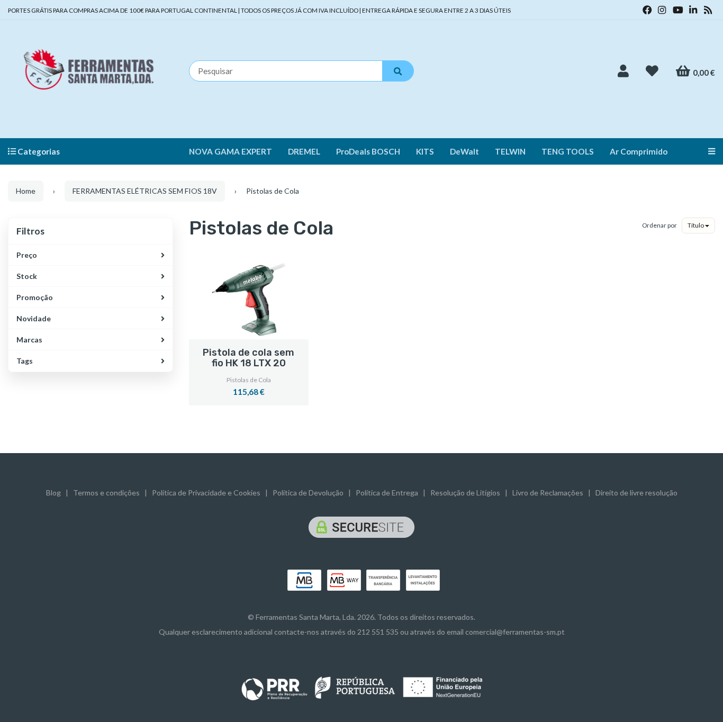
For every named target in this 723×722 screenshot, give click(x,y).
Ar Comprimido (638, 151)
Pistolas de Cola (261, 227)
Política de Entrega (387, 492)
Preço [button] (26, 254)
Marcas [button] (29, 339)
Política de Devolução (308, 492)
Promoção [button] (34, 297)
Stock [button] (26, 276)
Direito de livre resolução (636, 492)
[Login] (623, 71)
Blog (53, 492)
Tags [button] (24, 360)
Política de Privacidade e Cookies (206, 492)
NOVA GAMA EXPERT (230, 151)
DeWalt (464, 151)
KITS (425, 151)
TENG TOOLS (567, 151)
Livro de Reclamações (547, 492)
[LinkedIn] (693, 10)
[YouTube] (678, 10)
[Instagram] (662, 10)
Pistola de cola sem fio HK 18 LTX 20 (248, 358)
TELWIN (510, 151)
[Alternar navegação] (707, 151)
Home (25, 190)
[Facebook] (647, 10)
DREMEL (304, 151)
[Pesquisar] (398, 71)
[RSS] (708, 10)
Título (696, 225)
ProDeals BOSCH (368, 151)
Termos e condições (106, 492)
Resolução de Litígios (465, 492)
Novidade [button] (33, 318)
